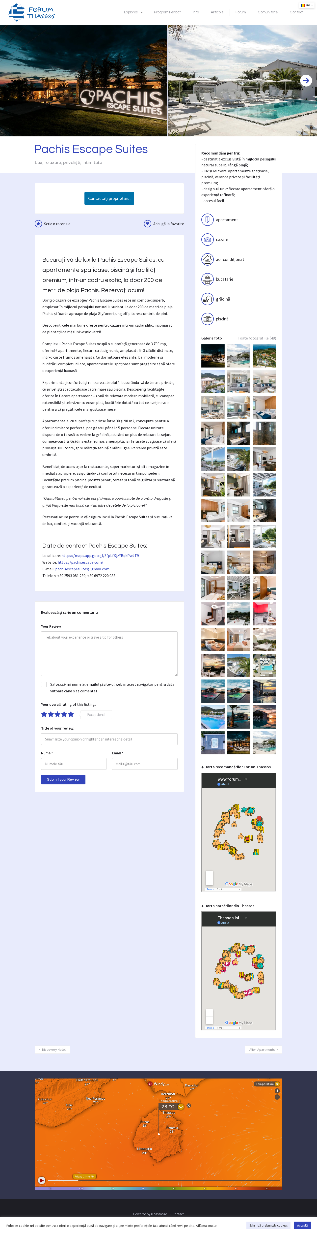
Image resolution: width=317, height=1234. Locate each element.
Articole (217, 12)
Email (117, 753)
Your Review (51, 626)
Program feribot (167, 12)
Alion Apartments (262, 1049)
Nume (47, 753)
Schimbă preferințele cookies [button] (268, 1225)
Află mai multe (206, 1225)
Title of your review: (57, 728)
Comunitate (268, 12)
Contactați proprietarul (109, 198)
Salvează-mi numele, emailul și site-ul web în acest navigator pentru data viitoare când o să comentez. (112, 687)
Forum (241, 12)
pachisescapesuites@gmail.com (82, 568)
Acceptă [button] (302, 1225)
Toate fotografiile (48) (257, 338)
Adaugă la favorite (168, 223)
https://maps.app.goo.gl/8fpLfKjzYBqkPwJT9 (100, 555)
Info (196, 12)
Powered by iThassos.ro (150, 1214)
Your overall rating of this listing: (68, 704)
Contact (297, 12)
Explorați (131, 12)
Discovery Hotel (54, 1049)
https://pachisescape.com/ (80, 562)
